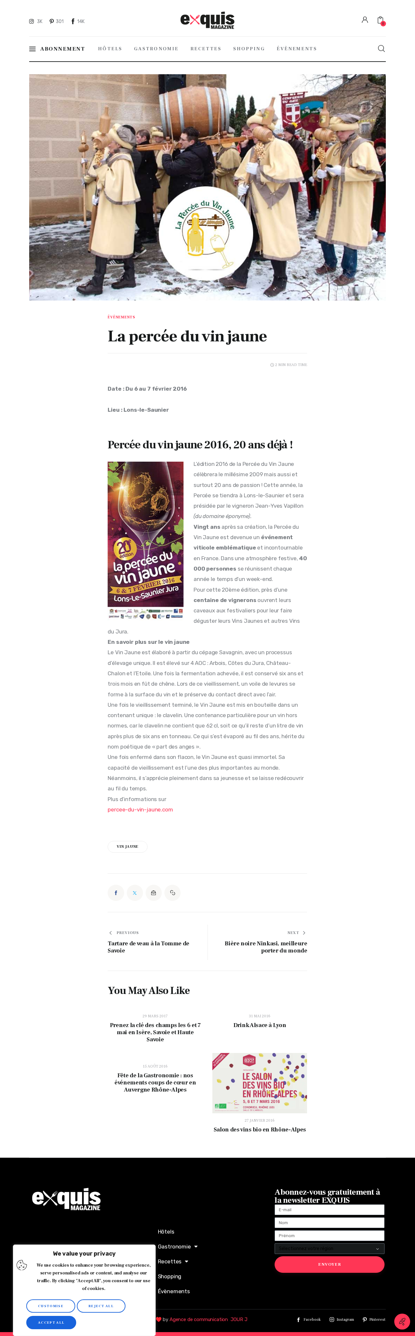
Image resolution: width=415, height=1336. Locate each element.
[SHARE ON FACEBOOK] (116, 893)
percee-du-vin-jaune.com (140, 809)
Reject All (101, 1306)
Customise (51, 1306)
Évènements (121, 317)
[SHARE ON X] (135, 893)
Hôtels (166, 1231)
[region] (84, 1290)
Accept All (51, 1322)
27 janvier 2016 (260, 1120)
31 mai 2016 (259, 1016)
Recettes (170, 1261)
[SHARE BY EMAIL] (154, 893)
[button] (172, 893)
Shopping (170, 1276)
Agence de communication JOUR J (208, 1319)
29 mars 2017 (155, 1016)
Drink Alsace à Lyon (259, 1025)
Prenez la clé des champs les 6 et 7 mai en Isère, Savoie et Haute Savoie (155, 1032)
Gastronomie (174, 1246)
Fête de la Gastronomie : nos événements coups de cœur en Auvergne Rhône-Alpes (155, 1083)
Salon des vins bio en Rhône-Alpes (260, 1129)
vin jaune (127, 846)
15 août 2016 (155, 1066)
